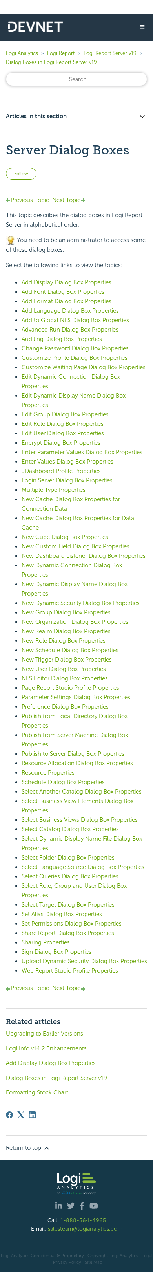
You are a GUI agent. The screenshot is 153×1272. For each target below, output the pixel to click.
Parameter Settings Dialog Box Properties (76, 697)
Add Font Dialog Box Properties (63, 291)
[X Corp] (20, 1114)
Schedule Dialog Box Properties (63, 782)
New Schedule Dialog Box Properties (70, 650)
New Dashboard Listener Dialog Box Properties (84, 555)
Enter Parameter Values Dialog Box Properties (82, 452)
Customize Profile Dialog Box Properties (75, 357)
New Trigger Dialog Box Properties (67, 659)
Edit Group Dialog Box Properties (65, 414)
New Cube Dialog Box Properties (65, 537)
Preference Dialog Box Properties (65, 706)
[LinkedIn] (32, 1114)
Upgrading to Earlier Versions (44, 1033)
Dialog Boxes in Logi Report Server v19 (51, 62)
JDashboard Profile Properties (61, 471)
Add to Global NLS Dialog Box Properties (75, 320)
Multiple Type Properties (54, 489)
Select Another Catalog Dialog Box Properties (82, 791)
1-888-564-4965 (83, 1220)
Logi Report (61, 53)
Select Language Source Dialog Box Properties (83, 867)
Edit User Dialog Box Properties (63, 433)
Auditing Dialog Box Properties (62, 339)
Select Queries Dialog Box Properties (70, 876)
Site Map (93, 1262)
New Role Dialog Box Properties (64, 640)
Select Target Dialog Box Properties (68, 904)
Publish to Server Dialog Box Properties (73, 753)
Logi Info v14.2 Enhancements (46, 1048)
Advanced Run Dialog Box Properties (70, 329)
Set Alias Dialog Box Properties (62, 914)
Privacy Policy (67, 1262)
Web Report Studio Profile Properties (70, 970)
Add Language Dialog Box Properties (70, 310)
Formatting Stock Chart (37, 1092)
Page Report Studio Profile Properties (70, 687)
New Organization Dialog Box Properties (75, 621)
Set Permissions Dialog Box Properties (72, 923)
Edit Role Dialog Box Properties (63, 423)
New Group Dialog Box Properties (66, 612)
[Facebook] (9, 1114)
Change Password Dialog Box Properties (75, 348)
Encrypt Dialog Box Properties (61, 442)
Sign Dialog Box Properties (56, 951)
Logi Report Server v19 (110, 53)
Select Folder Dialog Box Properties (68, 857)
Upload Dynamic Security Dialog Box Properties (84, 961)
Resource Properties (48, 772)
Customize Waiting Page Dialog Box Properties (84, 367)
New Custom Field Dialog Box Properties (75, 546)
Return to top (24, 1147)
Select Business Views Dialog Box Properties (80, 819)
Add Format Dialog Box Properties (66, 301)
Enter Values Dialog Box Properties (67, 461)
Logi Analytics (22, 53)
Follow (21, 173)
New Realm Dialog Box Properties (66, 631)
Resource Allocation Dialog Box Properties (77, 763)
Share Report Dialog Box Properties (68, 933)
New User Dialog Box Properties (64, 669)
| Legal (146, 1255)
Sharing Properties (46, 942)
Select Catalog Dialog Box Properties (70, 829)
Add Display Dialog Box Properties (66, 282)
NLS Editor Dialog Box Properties (65, 678)
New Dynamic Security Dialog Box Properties (81, 603)
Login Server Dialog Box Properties (67, 480)
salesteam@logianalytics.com (85, 1228)
